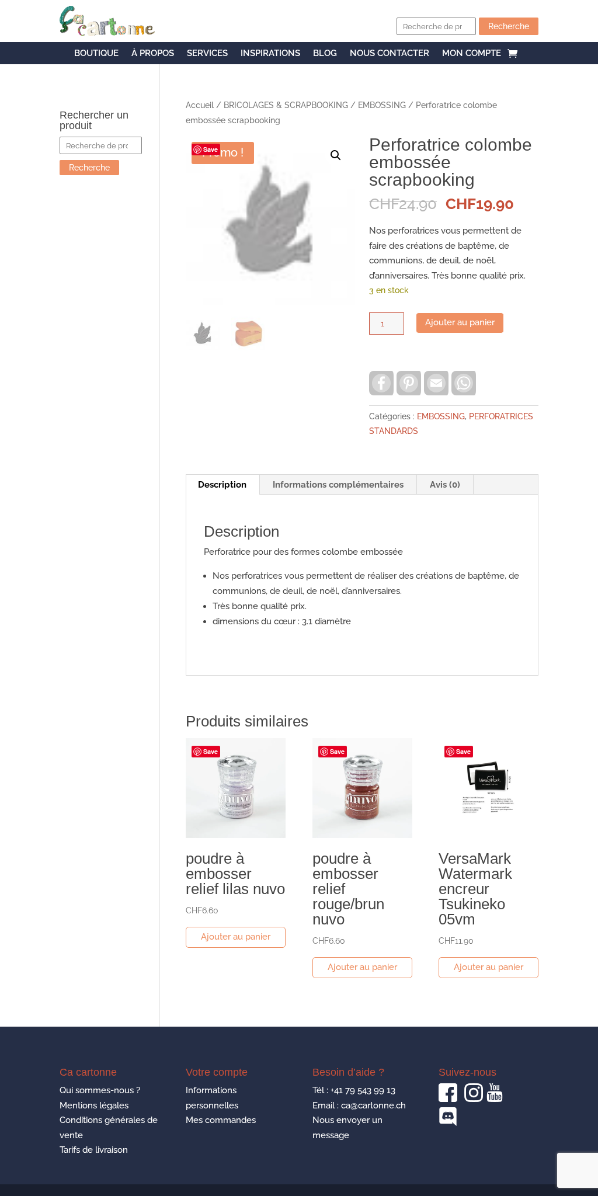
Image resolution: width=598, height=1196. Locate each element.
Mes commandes (221, 1120)
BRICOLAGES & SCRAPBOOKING (286, 105)
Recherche (508, 26)
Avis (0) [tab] (445, 484)
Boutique (96, 53)
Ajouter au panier (460, 322)
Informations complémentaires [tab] (338, 484)
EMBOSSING (382, 105)
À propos (152, 53)
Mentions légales (94, 1105)
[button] (335, 155)
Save (210, 149)
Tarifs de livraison (94, 1150)
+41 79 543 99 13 (363, 1090)
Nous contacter (389, 53)
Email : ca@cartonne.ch (359, 1105)
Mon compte (471, 53)
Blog (325, 53)
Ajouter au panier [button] (235, 936)
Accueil (200, 105)
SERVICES (207, 53)
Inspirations (270, 53)
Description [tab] (222, 484)
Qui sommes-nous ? (100, 1090)
